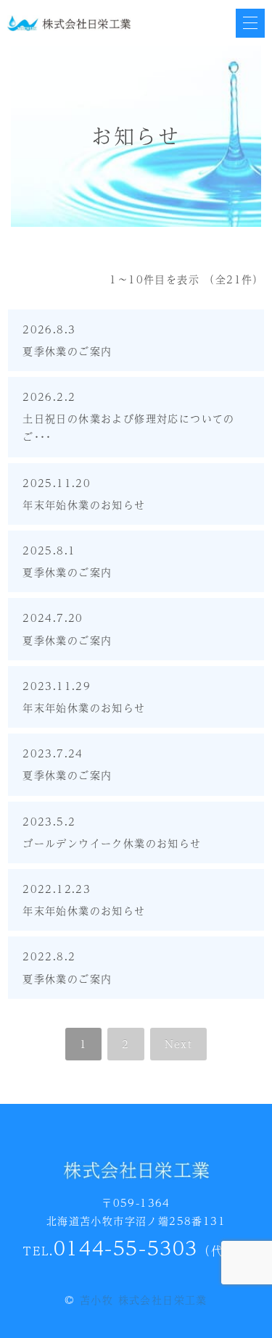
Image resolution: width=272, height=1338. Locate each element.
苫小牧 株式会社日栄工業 (143, 1300)
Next (179, 1044)
